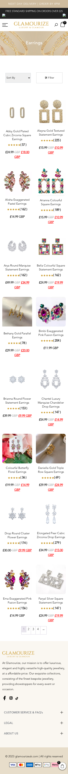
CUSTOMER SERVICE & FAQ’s (23, 712)
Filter (50, 78)
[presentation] (3, 15)
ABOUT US (11, 733)
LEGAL (8, 723)
